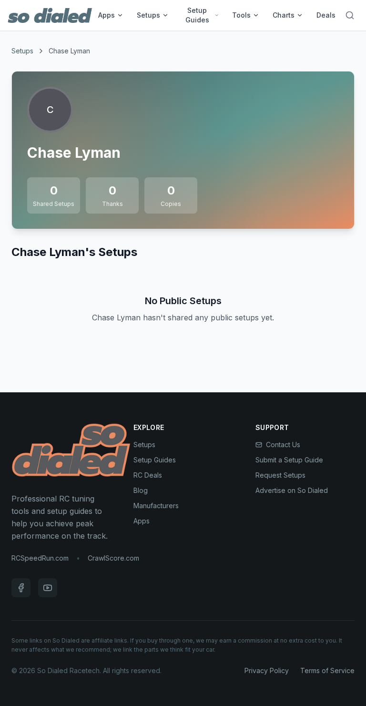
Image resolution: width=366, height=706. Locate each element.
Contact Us (283, 444)
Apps (106, 15)
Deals (326, 15)
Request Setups (280, 475)
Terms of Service (327, 670)
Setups (148, 15)
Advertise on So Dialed (291, 490)
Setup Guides (197, 15)
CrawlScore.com (113, 558)
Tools (241, 15)
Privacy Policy (266, 670)
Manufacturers (156, 505)
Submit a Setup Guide (289, 460)
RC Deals (147, 475)
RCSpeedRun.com (40, 558)
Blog (140, 490)
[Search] (349, 15)
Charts (284, 15)
